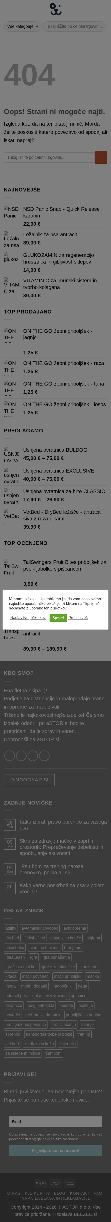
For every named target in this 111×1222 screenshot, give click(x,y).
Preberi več (78, 618)
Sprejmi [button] (58, 618)
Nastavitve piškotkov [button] (28, 618)
